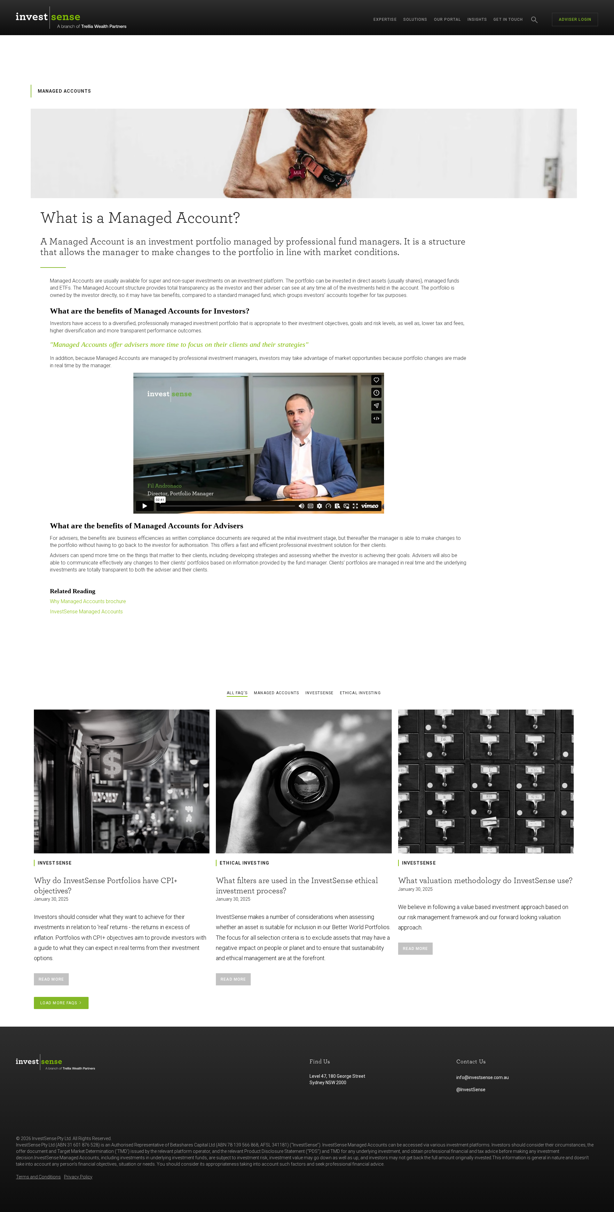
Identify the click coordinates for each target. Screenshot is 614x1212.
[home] (71, 17)
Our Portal (447, 19)
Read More (51, 979)
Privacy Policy (78, 1176)
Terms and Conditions (38, 1176)
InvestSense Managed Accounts (86, 612)
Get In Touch (508, 19)
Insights (477, 19)
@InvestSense (470, 1089)
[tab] (237, 693)
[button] (385, 19)
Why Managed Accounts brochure (88, 601)
